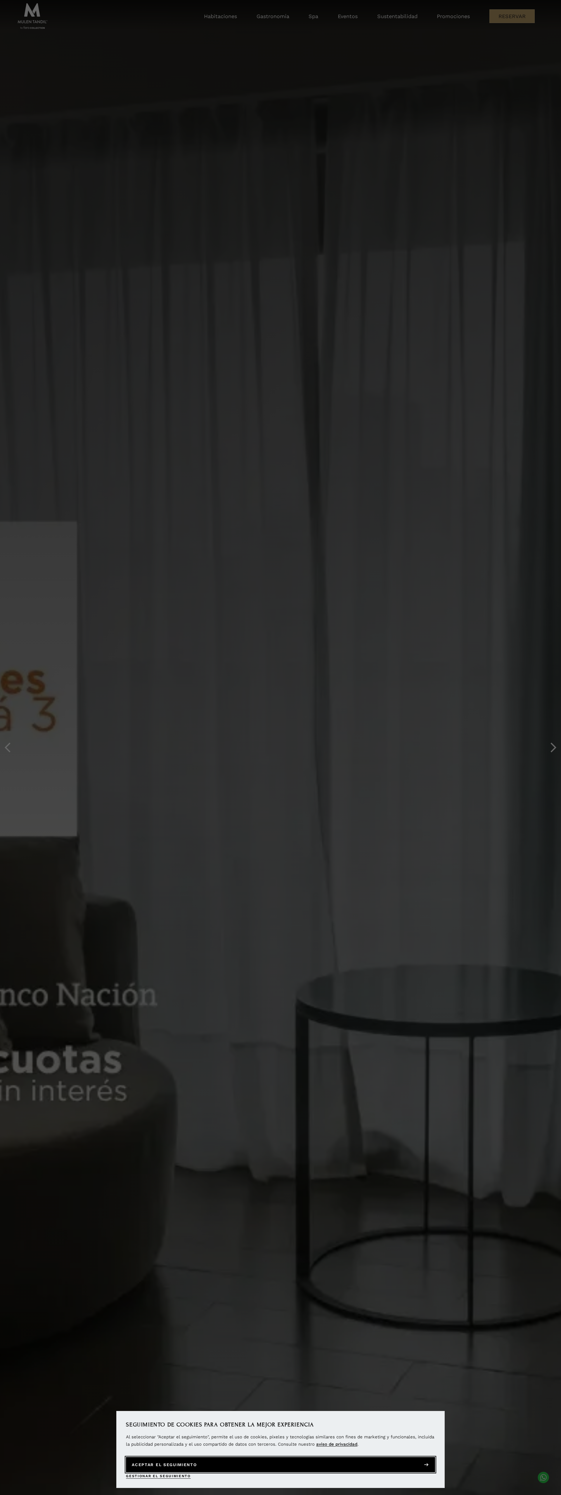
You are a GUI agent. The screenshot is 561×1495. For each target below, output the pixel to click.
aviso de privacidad (336, 1444)
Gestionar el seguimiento (158, 1476)
